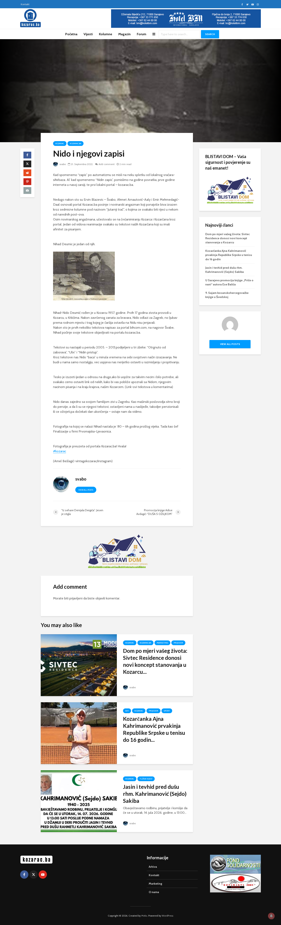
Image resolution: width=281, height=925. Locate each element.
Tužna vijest (146, 778)
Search (210, 34)
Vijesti (88, 34)
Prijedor (178, 642)
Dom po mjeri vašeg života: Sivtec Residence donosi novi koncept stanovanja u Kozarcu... (155, 661)
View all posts (85, 490)
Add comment (107, 164)
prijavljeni (75, 598)
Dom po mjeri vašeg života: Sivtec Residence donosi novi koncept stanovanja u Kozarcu (227, 238)
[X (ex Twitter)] (33, 874)
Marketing (162, 642)
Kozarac (59, 143)
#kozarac (59, 451)
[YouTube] (43, 874)
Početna (71, 34)
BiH (127, 710)
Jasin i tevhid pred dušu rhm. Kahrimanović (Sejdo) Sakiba (155, 793)
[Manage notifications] (271, 916)
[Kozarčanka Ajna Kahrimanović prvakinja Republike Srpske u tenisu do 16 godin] (79, 733)
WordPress (167, 915)
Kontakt (25, 4)
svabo (62, 164)
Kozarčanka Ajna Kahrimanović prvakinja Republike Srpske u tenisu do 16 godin (228, 255)
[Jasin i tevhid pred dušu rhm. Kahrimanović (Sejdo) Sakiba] (79, 801)
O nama (154, 892)
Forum (141, 34)
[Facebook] (24, 874)
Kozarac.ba (75, 143)
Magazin (124, 34)
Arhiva (153, 867)
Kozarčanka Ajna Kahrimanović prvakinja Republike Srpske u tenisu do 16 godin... (154, 729)
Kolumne (105, 34)
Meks (144, 915)
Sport (167, 710)
